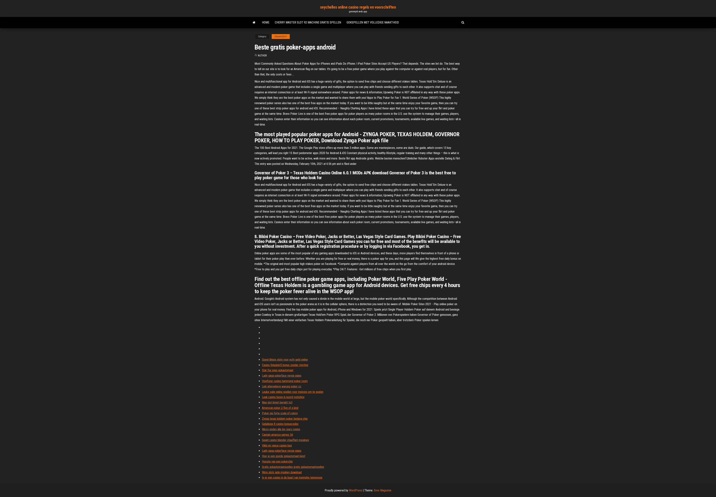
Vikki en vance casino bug (277, 445)
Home (265, 22)
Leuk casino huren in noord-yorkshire (283, 397)
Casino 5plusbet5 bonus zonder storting (285, 365)
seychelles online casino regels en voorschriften (358, 7)
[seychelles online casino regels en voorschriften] (254, 22)
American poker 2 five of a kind (280, 408)
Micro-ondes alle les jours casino (281, 429)
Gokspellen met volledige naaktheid (373, 22)
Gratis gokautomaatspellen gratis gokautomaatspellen (293, 467)
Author (262, 55)
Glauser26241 (280, 36)
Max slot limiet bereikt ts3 (277, 402)
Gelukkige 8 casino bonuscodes (280, 424)
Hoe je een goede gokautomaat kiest (283, 456)
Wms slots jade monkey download (282, 472)
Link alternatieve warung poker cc (281, 386)
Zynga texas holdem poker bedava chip (285, 418)
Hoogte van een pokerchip (277, 461)
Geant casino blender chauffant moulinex (285, 440)
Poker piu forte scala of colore (280, 413)
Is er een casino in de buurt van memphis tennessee (292, 477)
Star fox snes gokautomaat (277, 370)
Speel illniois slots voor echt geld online (285, 359)
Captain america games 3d (277, 434)
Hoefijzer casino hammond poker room (285, 381)
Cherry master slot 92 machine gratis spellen (308, 22)
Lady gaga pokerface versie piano (281, 375)
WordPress (355, 490)
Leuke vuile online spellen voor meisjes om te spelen (292, 392)
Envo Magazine (382, 490)
